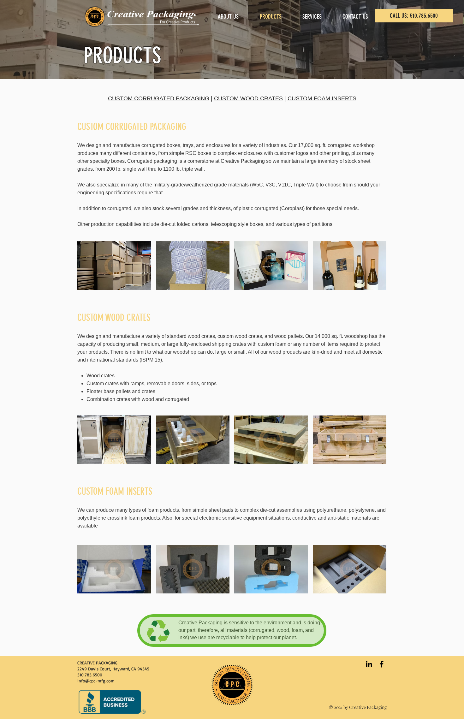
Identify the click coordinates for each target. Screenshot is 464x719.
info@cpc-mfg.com (96, 680)
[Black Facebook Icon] (381, 664)
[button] (114, 265)
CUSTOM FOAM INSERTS (322, 98)
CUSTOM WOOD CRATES (248, 98)
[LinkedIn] (369, 664)
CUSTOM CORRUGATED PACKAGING (158, 98)
